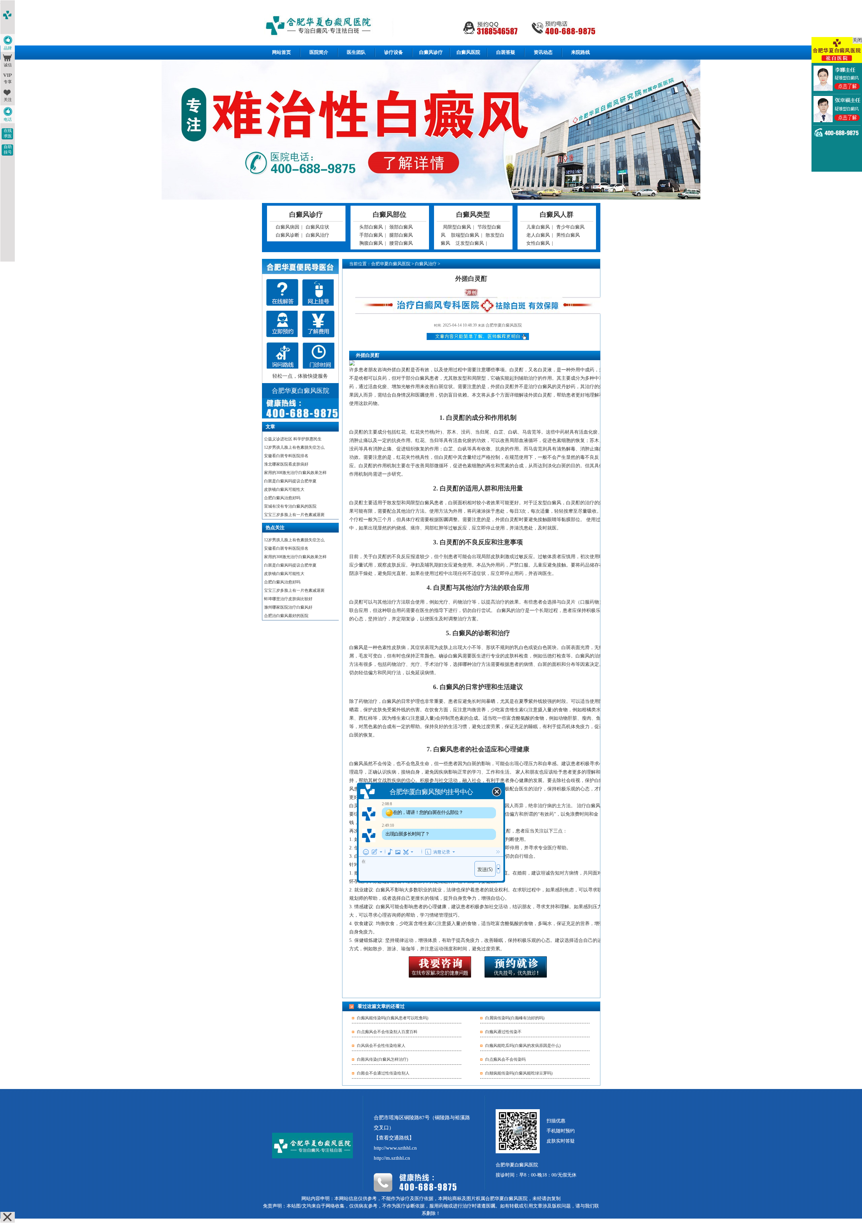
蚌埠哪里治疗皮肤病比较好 (288, 599)
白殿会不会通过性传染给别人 (383, 1073)
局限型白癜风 (457, 227)
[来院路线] (282, 355)
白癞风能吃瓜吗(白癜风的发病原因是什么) (523, 1045)
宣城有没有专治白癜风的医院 (290, 506)
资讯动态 (543, 52)
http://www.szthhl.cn (395, 1148)
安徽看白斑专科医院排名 (286, 455)
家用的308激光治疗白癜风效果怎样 (295, 472)
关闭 (857, 40)
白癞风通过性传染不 (503, 1031)
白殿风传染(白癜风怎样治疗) (382, 1059)
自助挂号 (8, 149)
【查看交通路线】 (394, 1137)
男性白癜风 (568, 235)
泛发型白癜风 (470, 243)
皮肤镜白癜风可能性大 (284, 489)
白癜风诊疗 (431, 52)
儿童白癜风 (538, 227)
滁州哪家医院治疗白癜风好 (288, 607)
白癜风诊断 (287, 235)
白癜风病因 (287, 227)
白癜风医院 (468, 52)
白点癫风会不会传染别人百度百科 (387, 1031)
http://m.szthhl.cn (392, 1158)
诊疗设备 (393, 52)
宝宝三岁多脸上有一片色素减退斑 (294, 514)
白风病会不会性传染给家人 (381, 1045)
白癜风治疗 (317, 235)
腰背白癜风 (401, 243)
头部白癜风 (371, 227)
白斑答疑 (505, 52)
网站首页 (281, 52)
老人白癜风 (538, 235)
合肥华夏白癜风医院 (390, 263)
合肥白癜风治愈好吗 (282, 498)
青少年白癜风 (570, 227)
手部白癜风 (371, 235)
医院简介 (318, 52)
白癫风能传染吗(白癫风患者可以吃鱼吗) (392, 1018)
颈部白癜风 (401, 227)
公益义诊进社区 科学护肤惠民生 (293, 439)
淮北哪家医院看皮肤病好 (286, 464)
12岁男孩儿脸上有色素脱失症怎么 (294, 447)
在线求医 (8, 133)
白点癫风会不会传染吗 (505, 1059)
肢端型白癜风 (465, 235)
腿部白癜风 (401, 235)
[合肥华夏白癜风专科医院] (431, 26)
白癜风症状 (317, 227)
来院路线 (580, 52)
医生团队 (356, 52)
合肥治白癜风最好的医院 (286, 615)
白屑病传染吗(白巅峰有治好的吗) (514, 1018)
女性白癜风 (538, 243)
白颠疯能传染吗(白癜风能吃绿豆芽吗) (519, 1073)
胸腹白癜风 (371, 243)
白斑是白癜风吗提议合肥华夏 (290, 481)
